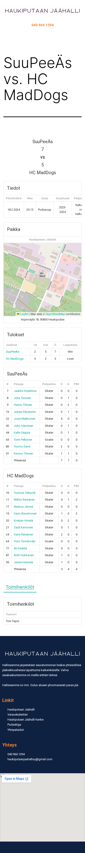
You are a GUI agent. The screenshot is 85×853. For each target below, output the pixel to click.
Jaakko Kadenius (25, 391)
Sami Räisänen (23, 534)
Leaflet (24, 314)
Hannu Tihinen (23, 404)
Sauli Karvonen (23, 527)
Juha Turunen (22, 398)
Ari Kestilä (20, 548)
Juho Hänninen (23, 425)
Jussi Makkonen (24, 418)
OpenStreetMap (55, 314)
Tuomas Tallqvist (25, 492)
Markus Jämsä (23, 506)
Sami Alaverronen (25, 513)
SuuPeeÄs (12, 351)
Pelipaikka (49, 384)
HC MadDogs (15, 358)
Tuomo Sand (22, 446)
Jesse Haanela (23, 562)
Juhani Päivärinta (25, 412)
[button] (42, 36)
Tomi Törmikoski (24, 541)
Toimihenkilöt (20, 587)
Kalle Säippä (22, 432)
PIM (76, 384)
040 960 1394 (43, 25)
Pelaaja (18, 384)
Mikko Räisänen (24, 499)
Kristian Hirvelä (23, 520)
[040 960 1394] (42, 21)
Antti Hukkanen (24, 555)
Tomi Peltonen (23, 439)
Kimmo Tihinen (23, 453)
